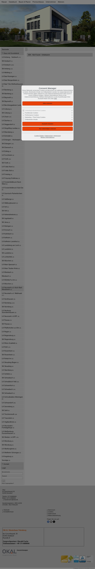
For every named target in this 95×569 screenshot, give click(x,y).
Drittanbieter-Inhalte (31, 119)
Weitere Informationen (47, 137)
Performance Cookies (32, 115)
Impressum (57, 136)
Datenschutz (49, 136)
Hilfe (55, 98)
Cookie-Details (39, 136)
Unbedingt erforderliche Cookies (35, 110)
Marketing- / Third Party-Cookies (35, 117)
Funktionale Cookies (31, 113)
